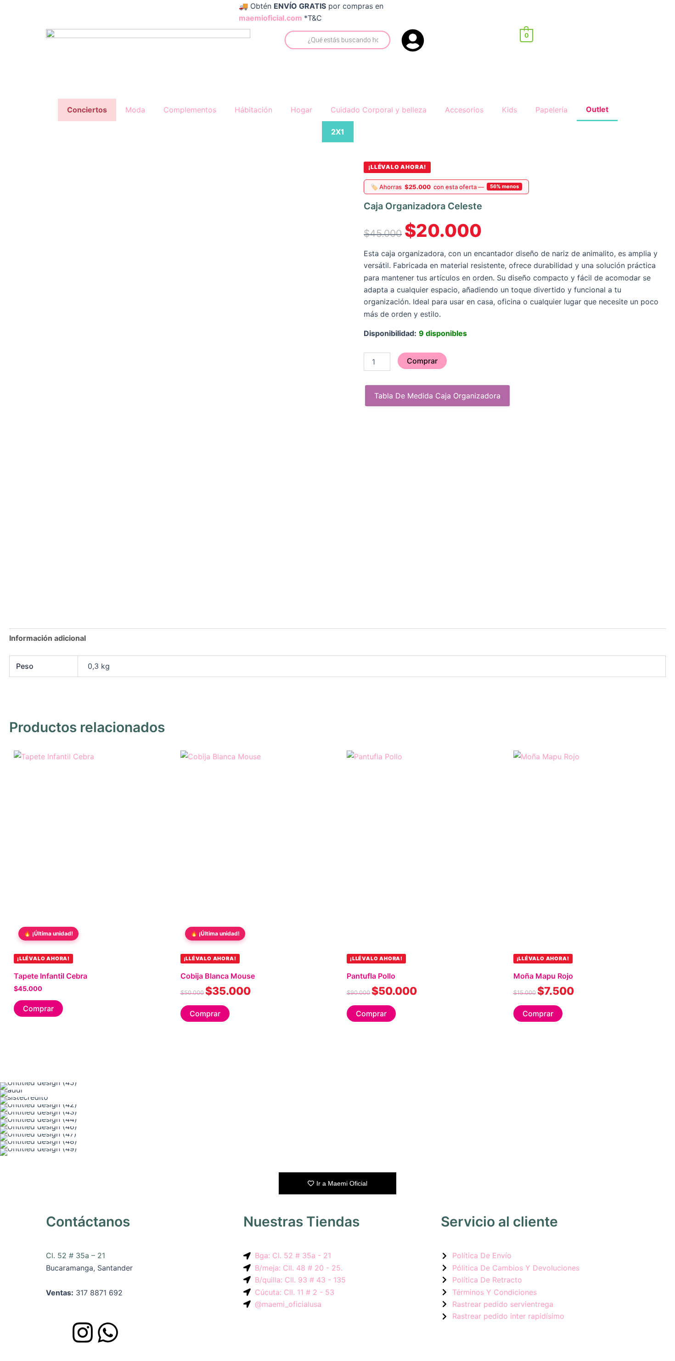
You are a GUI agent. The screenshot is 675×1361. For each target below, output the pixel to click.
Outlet (597, 109)
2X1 (337, 131)
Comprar (422, 360)
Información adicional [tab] (47, 638)
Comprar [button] (38, 1008)
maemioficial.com (270, 17)
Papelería (551, 109)
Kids (509, 109)
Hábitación (253, 109)
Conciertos (87, 109)
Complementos (189, 109)
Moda (135, 109)
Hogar (301, 109)
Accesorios (464, 109)
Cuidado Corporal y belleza (379, 109)
